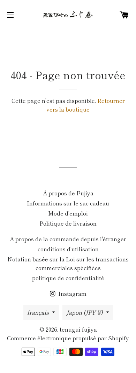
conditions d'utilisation (68, 249)
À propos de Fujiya (68, 193)
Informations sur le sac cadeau (68, 203)
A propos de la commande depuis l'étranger (68, 239)
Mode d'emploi (68, 213)
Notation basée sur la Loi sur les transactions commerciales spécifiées (68, 263)
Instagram (71, 293)
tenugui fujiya (78, 329)
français (38, 312)
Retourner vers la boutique (85, 104)
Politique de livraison (68, 223)
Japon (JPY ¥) (84, 312)
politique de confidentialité (68, 278)
